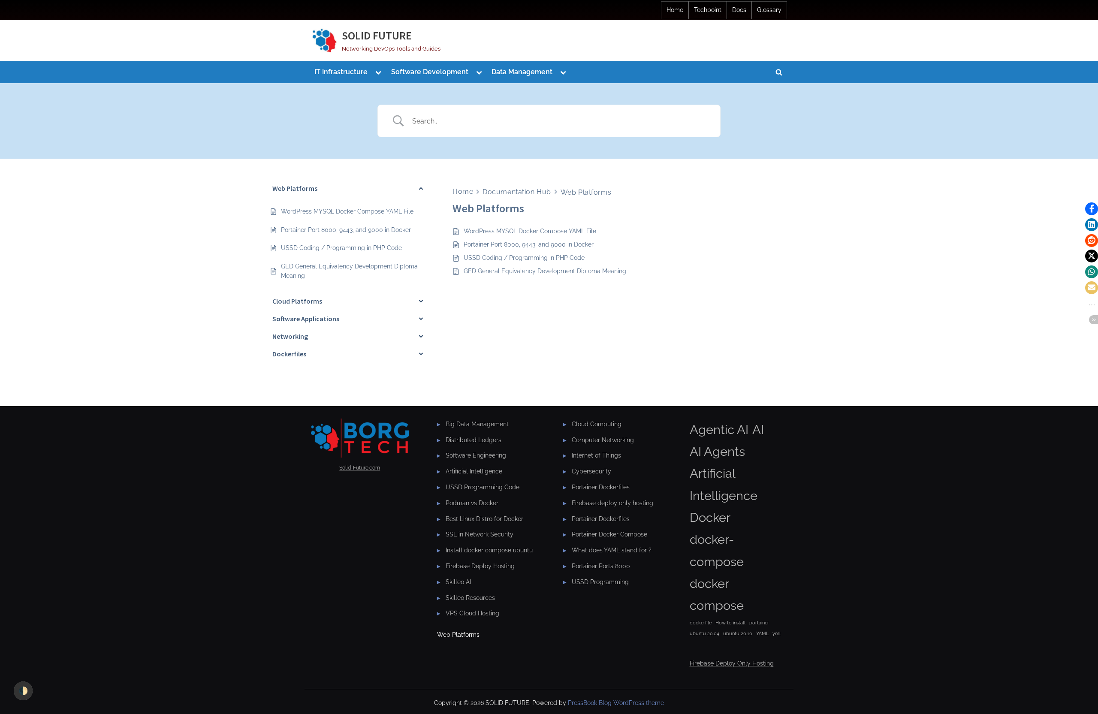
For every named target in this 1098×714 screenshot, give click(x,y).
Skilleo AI (458, 581)
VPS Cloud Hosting (472, 613)
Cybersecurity (591, 471)
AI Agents (717, 451)
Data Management (522, 72)
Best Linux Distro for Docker (484, 518)
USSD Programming (600, 581)
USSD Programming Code (482, 487)
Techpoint (707, 9)
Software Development (429, 72)
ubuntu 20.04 (704, 633)
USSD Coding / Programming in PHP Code (524, 257)
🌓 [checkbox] (23, 690)
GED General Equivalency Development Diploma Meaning (545, 271)
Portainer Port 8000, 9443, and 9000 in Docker (529, 244)
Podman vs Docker (472, 502)
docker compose (717, 594)
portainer (759, 622)
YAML (762, 633)
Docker (710, 517)
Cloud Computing (596, 424)
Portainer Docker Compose (609, 534)
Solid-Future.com (359, 467)
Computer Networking (603, 439)
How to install (730, 622)
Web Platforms (586, 192)
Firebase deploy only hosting (612, 502)
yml (776, 633)
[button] (1091, 208)
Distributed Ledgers (473, 439)
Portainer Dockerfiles (601, 487)
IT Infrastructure (341, 72)
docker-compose (717, 550)
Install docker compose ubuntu (489, 550)
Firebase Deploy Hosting (480, 565)
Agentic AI (719, 429)
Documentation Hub (517, 192)
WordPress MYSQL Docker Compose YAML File (530, 231)
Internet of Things (596, 455)
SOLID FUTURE (377, 35)
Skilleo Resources (470, 597)
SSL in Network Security (479, 534)
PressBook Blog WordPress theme (616, 702)
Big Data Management (477, 424)
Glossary (769, 9)
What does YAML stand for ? (612, 550)
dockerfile (701, 622)
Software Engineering (476, 455)
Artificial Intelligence (474, 471)
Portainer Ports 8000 (601, 565)
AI (758, 429)
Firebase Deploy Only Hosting (732, 663)
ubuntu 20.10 (737, 633)
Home (675, 9)
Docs (739, 9)
